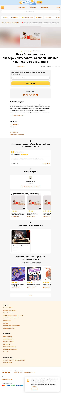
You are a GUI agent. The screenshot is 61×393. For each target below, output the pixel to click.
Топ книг (49, 17)
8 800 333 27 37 (18, 372)
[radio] (24, 95)
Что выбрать (21, 7)
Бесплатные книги (28, 17)
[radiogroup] (30, 95)
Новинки (40, 17)
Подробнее (33, 386)
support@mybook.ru (29, 372)
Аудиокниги (15, 17)
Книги (5, 17)
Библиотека (33, 7)
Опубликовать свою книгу (17, 134)
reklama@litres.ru (7, 379)
